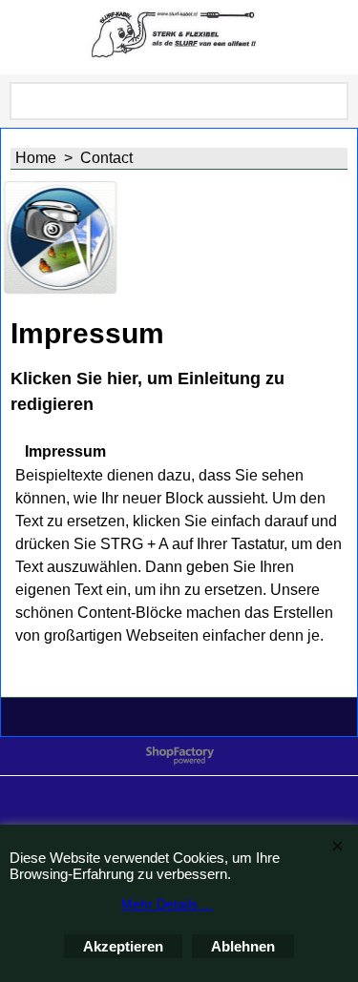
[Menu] (20, 39)
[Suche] (330, 101)
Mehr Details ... (167, 903)
